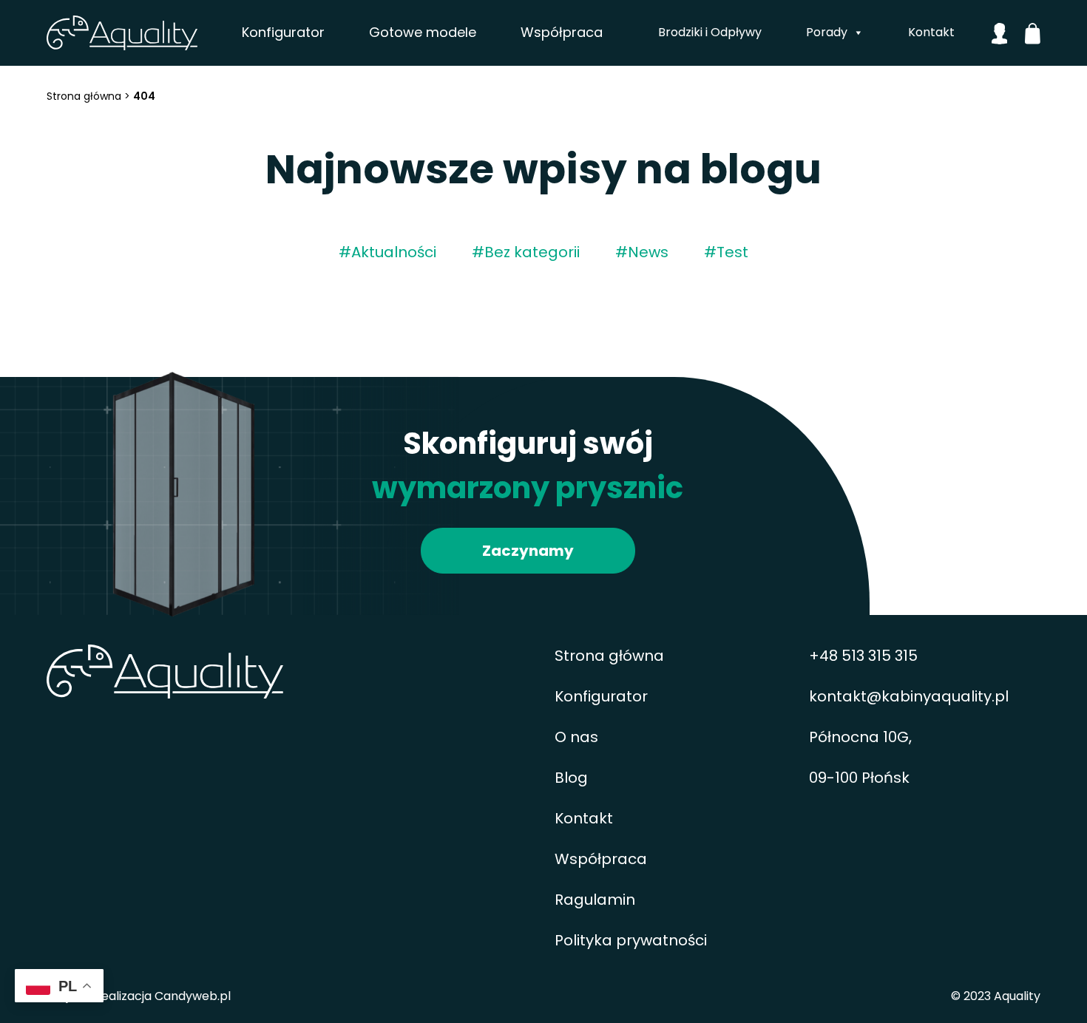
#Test (726, 252)
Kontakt (931, 32)
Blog (571, 777)
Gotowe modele (422, 32)
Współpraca (562, 32)
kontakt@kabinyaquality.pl (909, 696)
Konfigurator (283, 32)
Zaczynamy (528, 550)
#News (641, 252)
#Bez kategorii (526, 252)
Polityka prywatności (631, 940)
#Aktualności (387, 252)
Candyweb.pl (193, 996)
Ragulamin (595, 899)
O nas (576, 737)
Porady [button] (826, 32)
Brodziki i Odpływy (710, 32)
